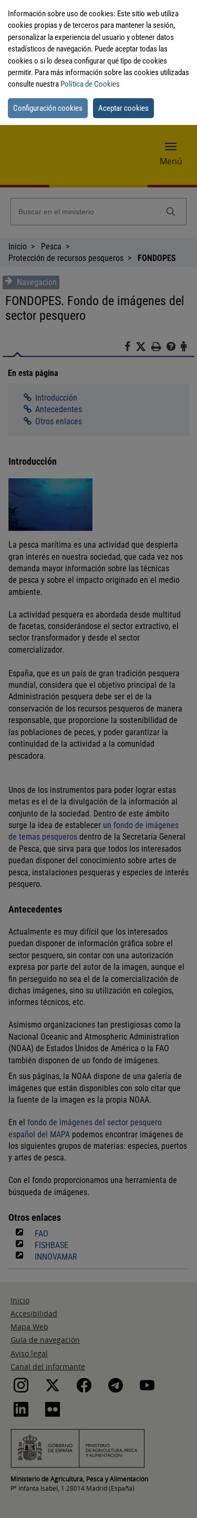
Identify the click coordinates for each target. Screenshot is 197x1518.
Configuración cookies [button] (47, 108)
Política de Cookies (90, 84)
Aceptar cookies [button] (123, 108)
